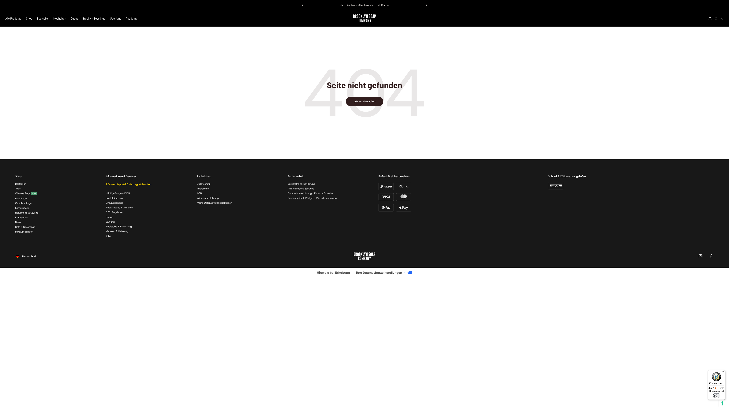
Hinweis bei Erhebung (333, 272)
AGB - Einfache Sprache (301, 188)
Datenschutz (204, 184)
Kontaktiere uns (114, 198)
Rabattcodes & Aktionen (119, 207)
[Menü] (723, 372)
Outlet (74, 18)
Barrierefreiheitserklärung (301, 184)
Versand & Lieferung (117, 231)
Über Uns (115, 18)
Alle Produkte (13, 18)
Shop (29, 18)
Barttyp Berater (24, 231)
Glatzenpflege (22, 193)
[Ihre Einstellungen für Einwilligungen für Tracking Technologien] (722, 403)
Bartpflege (21, 198)
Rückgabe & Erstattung (119, 226)
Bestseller (43, 18)
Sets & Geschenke (25, 227)
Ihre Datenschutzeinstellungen (379, 272)
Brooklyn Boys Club (93, 18)
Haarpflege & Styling (26, 212)
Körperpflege (22, 208)
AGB (199, 193)
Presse (109, 217)
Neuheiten (59, 18)
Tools (18, 188)
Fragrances (21, 217)
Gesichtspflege (23, 203)
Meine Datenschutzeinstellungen (214, 203)
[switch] (716, 395)
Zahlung (110, 222)
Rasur (18, 222)
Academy (131, 18)
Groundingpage (114, 203)
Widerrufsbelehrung (208, 198)
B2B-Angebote (114, 212)
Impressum (203, 188)
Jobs (108, 236)
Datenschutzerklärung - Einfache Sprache (310, 193)
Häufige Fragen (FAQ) (118, 193)
